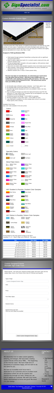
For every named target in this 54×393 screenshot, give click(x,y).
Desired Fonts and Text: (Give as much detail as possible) (14, 310)
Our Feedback (19, 386)
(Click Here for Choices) (29, 273)
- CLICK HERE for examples (31, 96)
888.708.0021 (49, 376)
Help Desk (27, 386)
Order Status (11, 386)
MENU (26, 12)
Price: (7, 290)
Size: (7, 284)
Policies (33, 386)
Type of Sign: (9, 278)
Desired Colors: (10, 304)
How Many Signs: (10, 296)
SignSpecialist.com (27, 388)
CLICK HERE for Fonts (34, 97)
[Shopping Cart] (51, 386)
